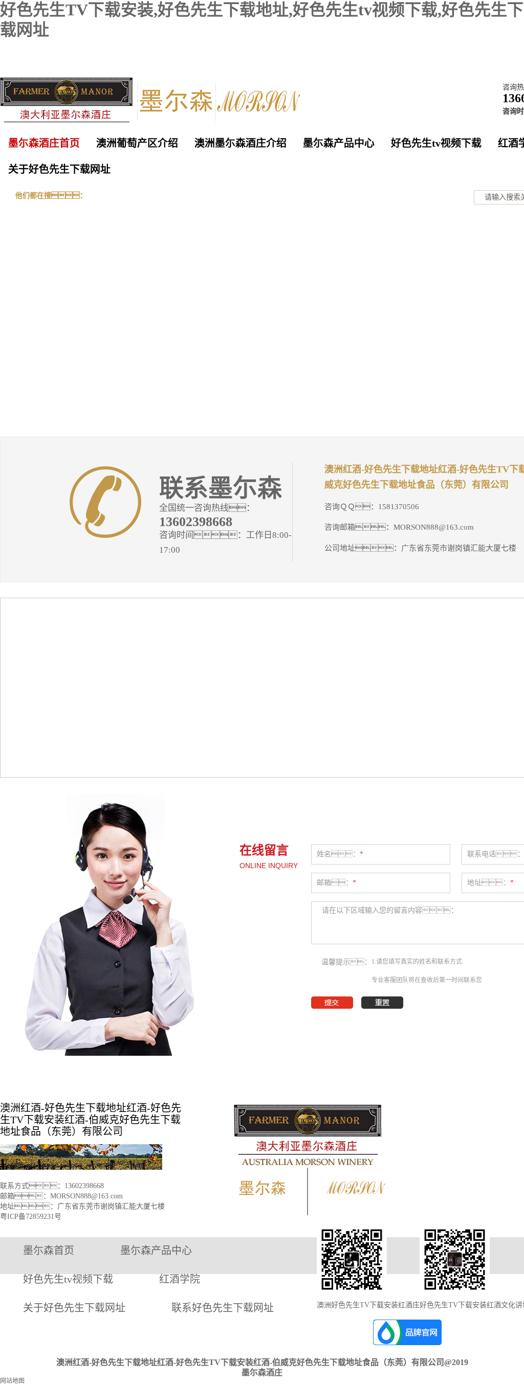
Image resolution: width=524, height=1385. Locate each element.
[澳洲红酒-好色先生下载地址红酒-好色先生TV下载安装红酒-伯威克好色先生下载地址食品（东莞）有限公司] (88, 103)
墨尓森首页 (48, 1250)
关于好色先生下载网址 (59, 169)
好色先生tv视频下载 (436, 143)
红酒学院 (179, 1279)
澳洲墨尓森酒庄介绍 (240, 143)
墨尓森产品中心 (339, 143)
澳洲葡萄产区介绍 (137, 143)
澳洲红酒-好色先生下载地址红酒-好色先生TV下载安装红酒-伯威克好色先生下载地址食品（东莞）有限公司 (90, 1119)
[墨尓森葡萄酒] (262, 316)
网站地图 (12, 1380)
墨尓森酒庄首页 (44, 143)
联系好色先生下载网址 (222, 1307)
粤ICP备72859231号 (30, 1216)
